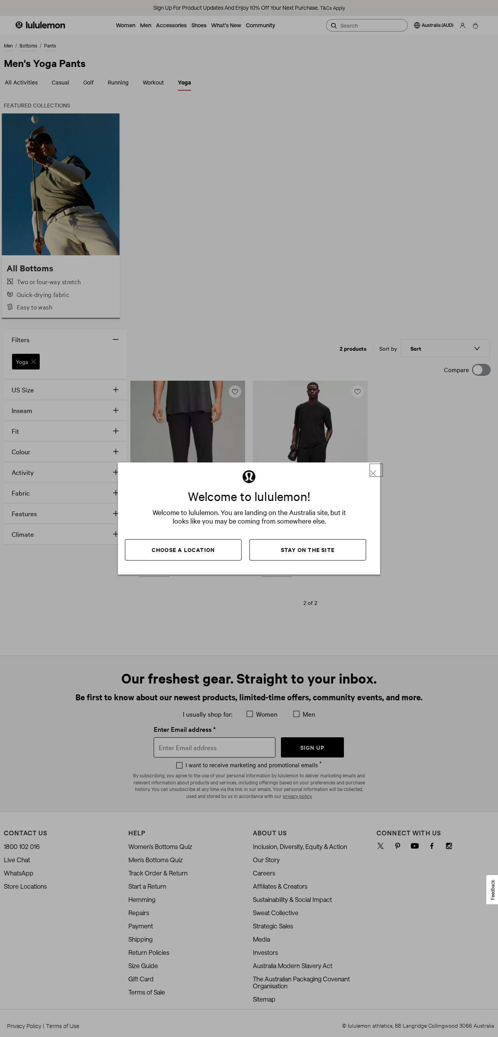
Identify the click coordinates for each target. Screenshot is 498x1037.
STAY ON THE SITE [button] (308, 549)
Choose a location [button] (183, 549)
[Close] (376, 470)
